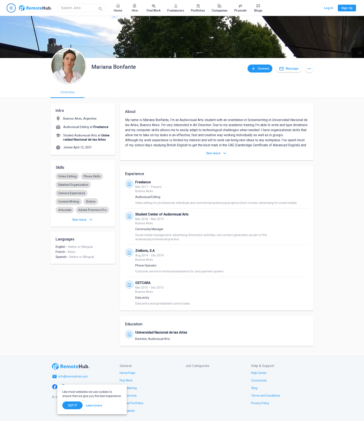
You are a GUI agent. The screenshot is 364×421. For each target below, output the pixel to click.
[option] (67, 176)
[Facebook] (55, 386)
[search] (81, 8)
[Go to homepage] (35, 8)
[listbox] (83, 197)
